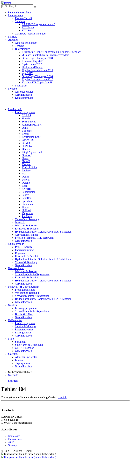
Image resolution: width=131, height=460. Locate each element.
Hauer (25, 158)
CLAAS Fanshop (24, 347)
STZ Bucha (28, 30)
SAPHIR (27, 188)
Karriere (12, 36)
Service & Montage (25, 326)
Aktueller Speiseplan (26, 357)
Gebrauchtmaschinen (19, 12)
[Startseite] (6, 2)
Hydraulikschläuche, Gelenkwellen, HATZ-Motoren (43, 231)
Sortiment (20, 341)
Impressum (14, 436)
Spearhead (27, 201)
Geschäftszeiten (23, 94)
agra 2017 (27, 73)
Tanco (25, 207)
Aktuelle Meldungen (26, 42)
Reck (24, 185)
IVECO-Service (23, 246)
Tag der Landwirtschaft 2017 (37, 70)
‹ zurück (62, 397)
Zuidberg (27, 216)
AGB (11, 442)
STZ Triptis (28, 27)
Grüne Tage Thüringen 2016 (37, 76)
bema (25, 127)
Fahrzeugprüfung (24, 250)
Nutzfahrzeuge (16, 243)
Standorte (20, 21)
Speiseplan (21, 85)
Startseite (13, 375)
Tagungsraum (22, 363)
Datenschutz (14, 439)
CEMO (26, 142)
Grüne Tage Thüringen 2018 (37, 58)
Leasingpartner (23, 332)
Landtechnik (15, 109)
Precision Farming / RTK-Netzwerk (34, 237)
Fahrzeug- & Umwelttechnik (23, 286)
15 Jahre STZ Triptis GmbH (37, 82)
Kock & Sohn (29, 167)
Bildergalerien (22, 48)
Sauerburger (28, 191)
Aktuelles (13, 39)
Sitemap (12, 445)
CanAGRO (28, 139)
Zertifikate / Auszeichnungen (30, 33)
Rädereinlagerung (24, 329)
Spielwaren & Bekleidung (29, 344)
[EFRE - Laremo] (28, 457)
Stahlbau (13, 305)
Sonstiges (13, 380)
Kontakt (12, 88)
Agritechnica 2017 (32, 64)
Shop (11, 338)
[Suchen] (35, 6)
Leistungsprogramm (26, 308)
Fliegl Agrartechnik (32, 152)
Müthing (26, 170)
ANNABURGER (31, 124)
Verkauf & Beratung (26, 262)
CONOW (27, 146)
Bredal (25, 133)
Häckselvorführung (32, 67)
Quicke (26, 182)
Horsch (26, 118)
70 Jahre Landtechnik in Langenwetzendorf (45, 55)
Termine (19, 45)
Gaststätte (13, 353)
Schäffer (26, 198)
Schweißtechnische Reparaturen (32, 274)
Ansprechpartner (24, 91)
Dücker (26, 149)
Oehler (25, 176)
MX (24, 173)
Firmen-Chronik (23, 18)
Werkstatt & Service (26, 225)
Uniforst (26, 210)
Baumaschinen (16, 268)
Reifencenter (15, 320)
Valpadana (27, 213)
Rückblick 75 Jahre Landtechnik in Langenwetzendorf (51, 51)
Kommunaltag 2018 (32, 61)
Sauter (25, 194)
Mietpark (20, 222)
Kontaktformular (24, 97)
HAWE (26, 161)
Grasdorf (26, 155)
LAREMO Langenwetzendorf (38, 24)
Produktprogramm (25, 112)
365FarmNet (28, 121)
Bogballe (27, 130)
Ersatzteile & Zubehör (27, 228)
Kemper (26, 164)
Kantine (19, 360)
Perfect (25, 179)
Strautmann (28, 204)
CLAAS (26, 115)
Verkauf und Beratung (27, 219)
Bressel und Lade (31, 136)
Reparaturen (21, 253)
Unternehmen (15, 15)
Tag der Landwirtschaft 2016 (37, 79)
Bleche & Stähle (24, 314)
